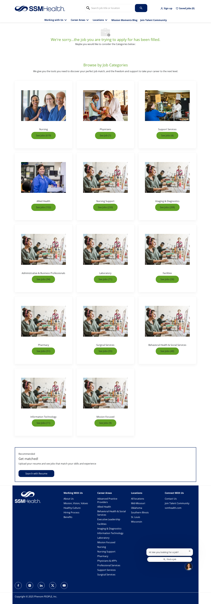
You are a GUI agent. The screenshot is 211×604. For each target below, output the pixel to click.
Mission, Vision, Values (76, 503)
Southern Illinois (140, 512)
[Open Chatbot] (188, 566)
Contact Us (171, 498)
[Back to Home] (40, 8)
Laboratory (103, 537)
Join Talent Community (153, 20)
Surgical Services (106, 574)
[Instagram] (29, 585)
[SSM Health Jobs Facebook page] (18, 585)
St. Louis (135, 517)
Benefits (68, 517)
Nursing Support (106, 551)
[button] (166, 8)
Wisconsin (136, 521)
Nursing (101, 547)
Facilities (102, 524)
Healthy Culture (72, 507)
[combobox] (109, 8)
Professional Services (108, 565)
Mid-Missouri (138, 503)
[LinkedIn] (41, 585)
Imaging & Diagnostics (109, 528)
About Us (69, 498)
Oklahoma (136, 507)
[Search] (141, 8)
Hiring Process (71, 512)
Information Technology (110, 533)
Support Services (106, 570)
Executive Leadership (108, 519)
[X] (52, 585)
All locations (137, 498)
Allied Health (104, 506)
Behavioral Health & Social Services (111, 513)
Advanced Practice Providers (107, 500)
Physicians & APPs (107, 560)
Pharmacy (102, 556)
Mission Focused (106, 542)
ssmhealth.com (173, 507)
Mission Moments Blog (124, 20)
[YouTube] (64, 585)
